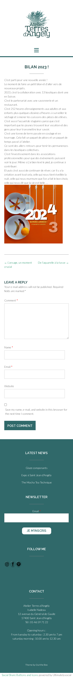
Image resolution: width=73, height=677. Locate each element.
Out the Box (42, 664)
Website (9, 386)
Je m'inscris (36, 531)
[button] (36, 50)
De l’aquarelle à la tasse (53, 262)
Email (8, 366)
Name (8, 347)
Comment (11, 300)
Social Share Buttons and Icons (20, 675)
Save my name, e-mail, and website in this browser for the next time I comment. (36, 411)
